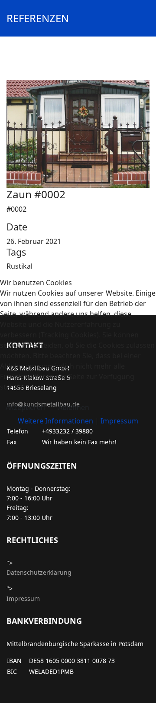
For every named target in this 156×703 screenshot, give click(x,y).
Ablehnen (73, 407)
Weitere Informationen (55, 421)
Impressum (119, 421)
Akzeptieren (25, 407)
